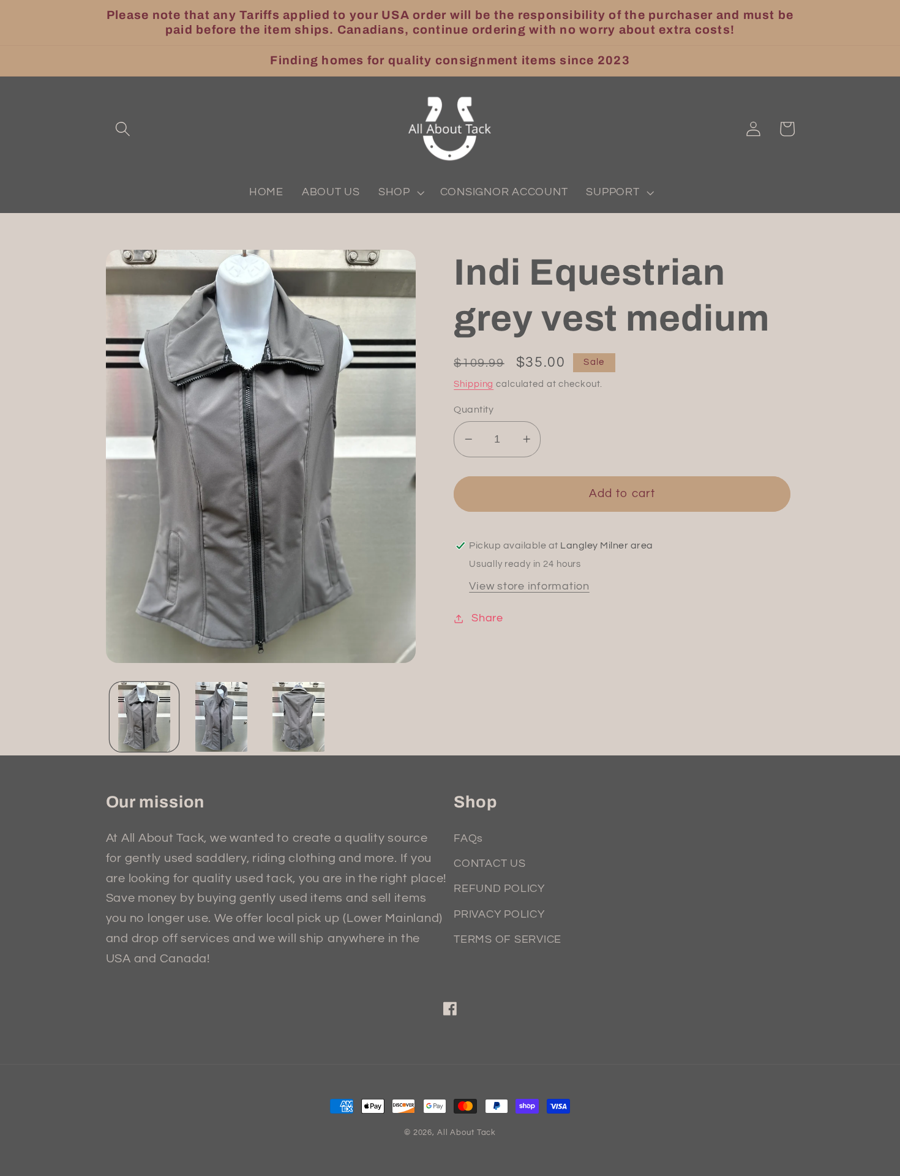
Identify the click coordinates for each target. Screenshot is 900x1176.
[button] (123, 129)
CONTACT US (490, 863)
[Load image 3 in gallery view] (298, 716)
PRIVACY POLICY (499, 914)
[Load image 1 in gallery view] (144, 716)
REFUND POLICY (499, 888)
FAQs (468, 838)
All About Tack (466, 1133)
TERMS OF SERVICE (507, 939)
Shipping (473, 384)
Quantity (473, 409)
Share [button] (487, 618)
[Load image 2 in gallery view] (221, 716)
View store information (529, 586)
